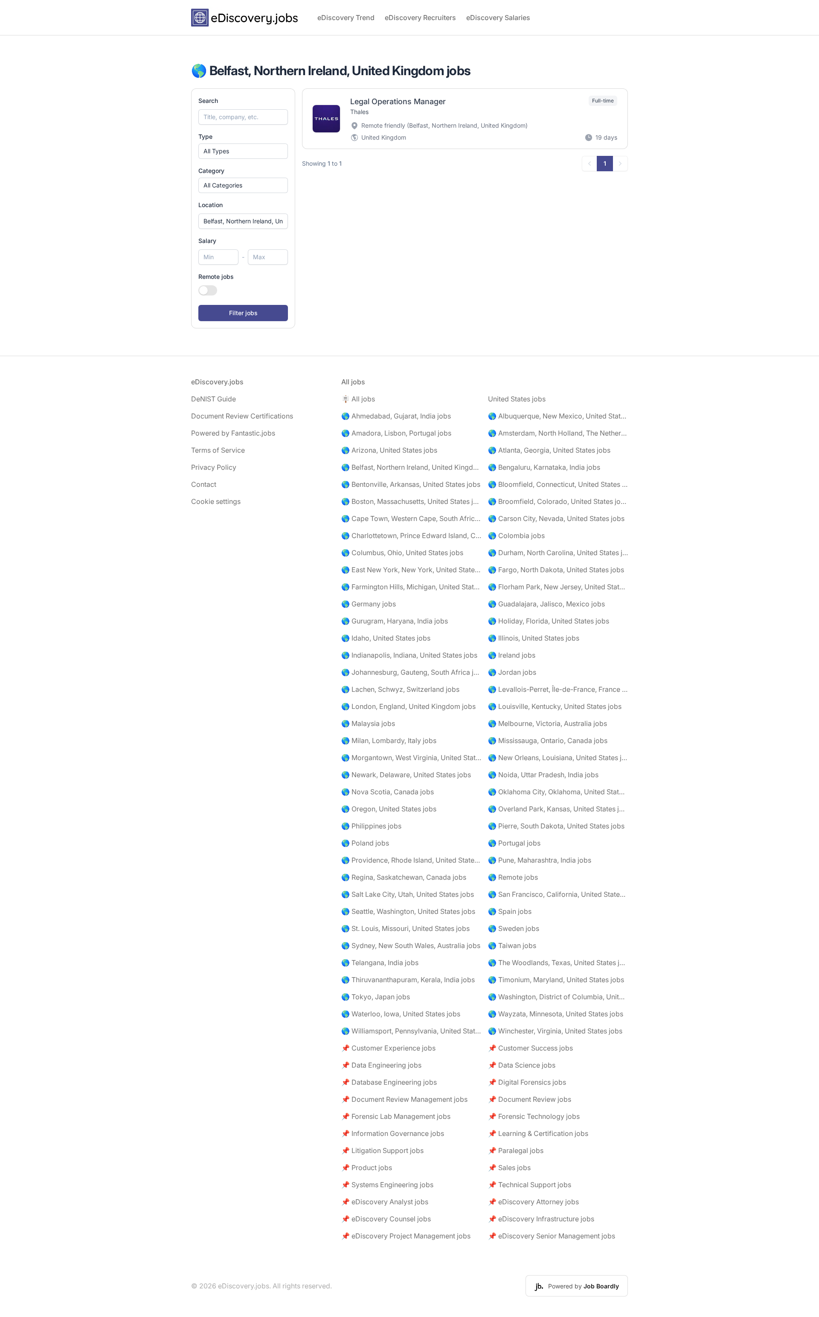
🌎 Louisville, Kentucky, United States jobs (555, 706)
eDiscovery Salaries (498, 17)
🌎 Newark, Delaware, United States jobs (406, 774)
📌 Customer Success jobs (530, 1048)
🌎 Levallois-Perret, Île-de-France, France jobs (558, 689)
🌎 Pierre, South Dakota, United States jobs (556, 826)
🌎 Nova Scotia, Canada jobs (387, 791)
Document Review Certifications (242, 416)
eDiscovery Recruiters (420, 17)
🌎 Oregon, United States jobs (388, 809)
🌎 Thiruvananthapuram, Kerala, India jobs (408, 979)
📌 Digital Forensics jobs (527, 1082)
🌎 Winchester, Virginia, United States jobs (555, 1031)
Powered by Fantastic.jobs (233, 433)
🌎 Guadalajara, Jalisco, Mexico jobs (546, 604)
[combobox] (243, 221)
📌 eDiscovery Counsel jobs (386, 1219)
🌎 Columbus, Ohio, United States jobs (402, 552)
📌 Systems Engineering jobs (387, 1184)
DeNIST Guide (213, 399)
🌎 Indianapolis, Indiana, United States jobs (409, 655)
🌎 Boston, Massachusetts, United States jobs (411, 501)
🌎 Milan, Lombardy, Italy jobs (388, 740)
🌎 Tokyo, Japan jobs (375, 996)
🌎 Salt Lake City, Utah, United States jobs (407, 894)
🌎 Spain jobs (509, 911)
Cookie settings (216, 501)
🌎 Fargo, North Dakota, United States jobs (556, 569)
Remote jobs (216, 276)
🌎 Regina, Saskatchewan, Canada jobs (403, 877)
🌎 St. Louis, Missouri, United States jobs (405, 928)
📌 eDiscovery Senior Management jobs (551, 1236)
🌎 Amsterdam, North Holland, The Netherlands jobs (558, 433)
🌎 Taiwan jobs (512, 945)
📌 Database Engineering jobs (389, 1082)
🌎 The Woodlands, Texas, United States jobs (558, 962)
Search (208, 100)
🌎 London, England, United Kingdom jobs (408, 706)
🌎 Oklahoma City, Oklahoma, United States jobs (558, 791)
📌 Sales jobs (509, 1167)
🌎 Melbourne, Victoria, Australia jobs (547, 723)
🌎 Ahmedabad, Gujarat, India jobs (396, 416)
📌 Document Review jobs (529, 1099)
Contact (203, 484)
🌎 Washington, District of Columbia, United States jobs (558, 996)
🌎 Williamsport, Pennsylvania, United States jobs (411, 1031)
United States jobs (517, 399)
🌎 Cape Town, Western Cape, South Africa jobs (411, 518)
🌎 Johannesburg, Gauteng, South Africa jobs (411, 672)
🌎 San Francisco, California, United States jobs (558, 894)
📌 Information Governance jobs (392, 1133)
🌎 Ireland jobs (511, 655)
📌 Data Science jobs (521, 1065)
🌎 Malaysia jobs (368, 723)
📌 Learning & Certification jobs (538, 1133)
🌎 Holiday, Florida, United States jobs (548, 621)
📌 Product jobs (366, 1167)
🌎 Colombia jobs (516, 535)
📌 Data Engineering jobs (381, 1065)
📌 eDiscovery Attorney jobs (533, 1201)
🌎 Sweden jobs (513, 928)
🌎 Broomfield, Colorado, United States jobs (558, 501)
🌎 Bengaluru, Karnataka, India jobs (544, 467)
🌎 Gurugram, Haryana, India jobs (394, 621)
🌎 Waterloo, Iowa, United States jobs (400, 1014)
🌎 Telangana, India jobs (379, 962)
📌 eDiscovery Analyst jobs (384, 1201)
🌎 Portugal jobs (514, 843)
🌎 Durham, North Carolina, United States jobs (558, 552)
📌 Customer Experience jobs (388, 1048)
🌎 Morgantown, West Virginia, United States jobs (411, 757)
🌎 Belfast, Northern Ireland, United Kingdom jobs (411, 467)
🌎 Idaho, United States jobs (385, 638)
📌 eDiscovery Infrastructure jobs (541, 1219)
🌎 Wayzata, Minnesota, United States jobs (555, 1014)
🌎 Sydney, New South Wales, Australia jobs (410, 945)
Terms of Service (218, 450)
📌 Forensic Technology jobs (534, 1116)
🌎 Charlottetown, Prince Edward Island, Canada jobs (411, 535)
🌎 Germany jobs (368, 604)
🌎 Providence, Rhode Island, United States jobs (411, 860)
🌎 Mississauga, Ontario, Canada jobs (547, 740)
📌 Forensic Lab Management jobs (395, 1116)
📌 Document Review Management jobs (404, 1099)
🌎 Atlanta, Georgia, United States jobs (549, 450)
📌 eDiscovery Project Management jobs (405, 1236)
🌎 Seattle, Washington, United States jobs (408, 911)
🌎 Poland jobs (365, 843)
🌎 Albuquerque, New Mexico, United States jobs (558, 416)
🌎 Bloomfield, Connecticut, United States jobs (558, 484)
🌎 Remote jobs (513, 877)
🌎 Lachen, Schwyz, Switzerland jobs (400, 689)
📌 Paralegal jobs (515, 1150)
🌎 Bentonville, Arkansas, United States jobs (410, 484)
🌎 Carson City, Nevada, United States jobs (556, 518)
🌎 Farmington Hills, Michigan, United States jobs (411, 586)
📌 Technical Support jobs (529, 1184)
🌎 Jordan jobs (512, 672)
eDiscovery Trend (346, 17)
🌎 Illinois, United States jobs (533, 638)
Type (205, 136)
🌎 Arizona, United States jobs (389, 450)
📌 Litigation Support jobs (382, 1150)
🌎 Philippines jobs (371, 826)
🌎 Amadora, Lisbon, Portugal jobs (396, 433)
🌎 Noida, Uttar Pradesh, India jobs (543, 774)
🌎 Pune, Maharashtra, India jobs (539, 860)
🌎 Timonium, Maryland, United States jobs (556, 979)
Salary (207, 240)
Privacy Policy (213, 467)
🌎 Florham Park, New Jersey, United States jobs (558, 586)
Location (210, 204)
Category (211, 170)
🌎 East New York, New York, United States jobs (411, 569)
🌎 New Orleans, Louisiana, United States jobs (558, 757)
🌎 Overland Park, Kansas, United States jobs (558, 809)
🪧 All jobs (358, 399)
